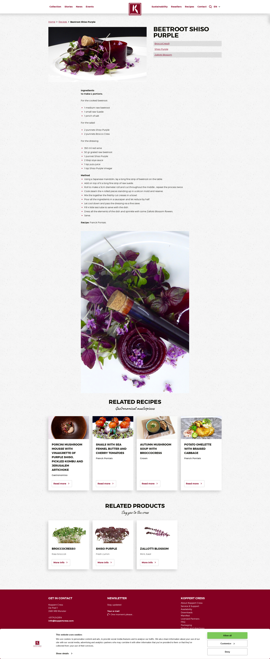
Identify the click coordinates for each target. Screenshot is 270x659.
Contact (202, 6)
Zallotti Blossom (163, 54)
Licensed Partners (190, 619)
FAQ (183, 622)
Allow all (227, 635)
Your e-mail (113, 611)
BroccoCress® (162, 43)
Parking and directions (192, 628)
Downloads (187, 612)
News (79, 6)
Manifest (185, 615)
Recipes (189, 6)
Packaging (186, 625)
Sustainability (160, 6)
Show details (62, 653)
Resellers (176, 6)
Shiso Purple (161, 49)
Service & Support (190, 606)
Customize (225, 643)
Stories (69, 6)
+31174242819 (55, 617)
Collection (55, 6)
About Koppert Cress (191, 603)
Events (90, 6)
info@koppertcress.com (61, 620)
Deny (227, 651)
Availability (186, 609)
